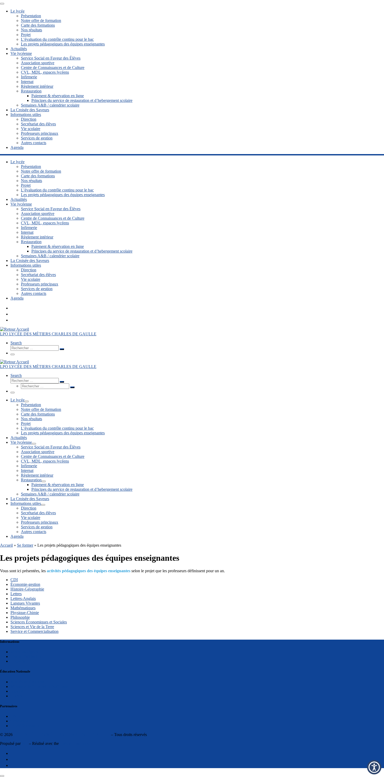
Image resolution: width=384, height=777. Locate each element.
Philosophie (20, 617)
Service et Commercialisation (34, 631)
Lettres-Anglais (23, 598)
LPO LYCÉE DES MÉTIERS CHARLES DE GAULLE (62, 734)
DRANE (17, 696)
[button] (374, 767)
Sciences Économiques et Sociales (38, 622)
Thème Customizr (74, 743)
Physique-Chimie (24, 612)
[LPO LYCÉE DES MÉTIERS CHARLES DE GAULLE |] (14, 329)
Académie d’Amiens (27, 682)
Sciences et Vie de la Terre (32, 626)
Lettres (16, 594)
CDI (14, 579)
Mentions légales (24, 652)
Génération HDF (24, 721)
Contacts (17, 661)
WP (25, 743)
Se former (25, 545)
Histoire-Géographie (27, 589)
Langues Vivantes (25, 603)
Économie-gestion (25, 584)
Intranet (16, 691)
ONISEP (17, 716)
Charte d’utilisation (26, 656)
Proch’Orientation (25, 725)
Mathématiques (23, 608)
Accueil (6, 545)
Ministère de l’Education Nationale (39, 686)
